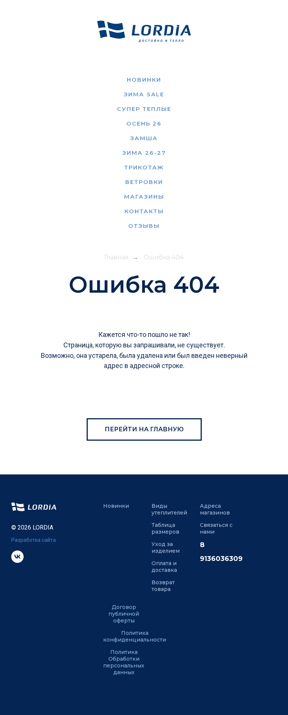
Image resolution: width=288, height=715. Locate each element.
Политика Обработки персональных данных (123, 662)
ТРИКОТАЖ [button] (144, 167)
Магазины (144, 196)
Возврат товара (163, 585)
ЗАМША (144, 138)
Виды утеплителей (169, 509)
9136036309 (221, 559)
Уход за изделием (166, 547)
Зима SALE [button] (144, 94)
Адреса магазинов (215, 509)
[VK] (17, 561)
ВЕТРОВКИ (144, 181)
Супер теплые (144, 108)
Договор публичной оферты (123, 614)
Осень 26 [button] (144, 123)
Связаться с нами (216, 528)
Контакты (144, 211)
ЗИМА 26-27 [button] (144, 152)
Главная (116, 257)
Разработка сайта (33, 540)
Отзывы (144, 225)
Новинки (144, 79)
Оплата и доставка (164, 566)
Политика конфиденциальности (134, 636)
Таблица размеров (165, 528)
